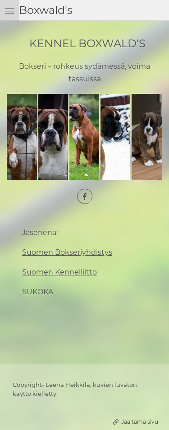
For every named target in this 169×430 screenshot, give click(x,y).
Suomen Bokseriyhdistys (67, 252)
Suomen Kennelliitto (59, 272)
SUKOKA (37, 292)
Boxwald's (46, 10)
